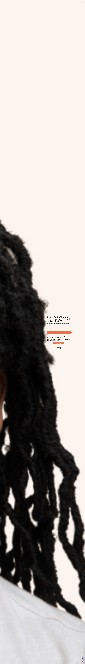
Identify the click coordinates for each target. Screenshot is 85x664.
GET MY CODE (59, 332)
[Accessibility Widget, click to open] (83, 658)
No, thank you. (58, 343)
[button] (83, 661)
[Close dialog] (83, 2)
